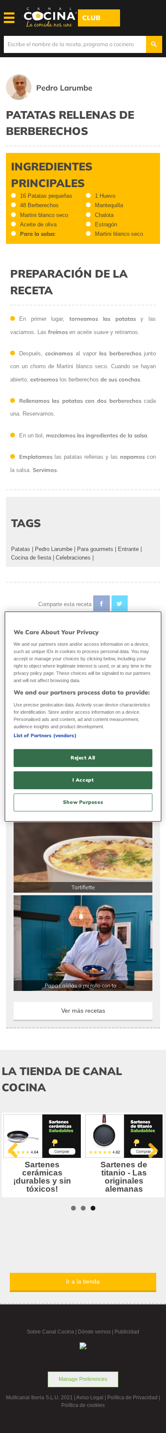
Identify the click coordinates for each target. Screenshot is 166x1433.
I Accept (83, 780)
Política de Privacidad (132, 1398)
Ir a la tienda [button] (83, 1281)
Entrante (128, 549)
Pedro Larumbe (53, 549)
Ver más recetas (83, 1010)
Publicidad (126, 1332)
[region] (83, 716)
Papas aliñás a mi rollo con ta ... (83, 985)
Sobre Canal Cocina (50, 1332)
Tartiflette (83, 887)
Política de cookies (83, 1405)
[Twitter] (120, 605)
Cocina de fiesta (31, 557)
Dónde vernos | (96, 1332)
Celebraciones (73, 557)
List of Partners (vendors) (45, 735)
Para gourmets (95, 549)
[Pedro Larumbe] (61, 98)
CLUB (91, 18)
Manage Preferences (83, 1379)
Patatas (20, 549)
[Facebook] (101, 605)
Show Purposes (83, 802)
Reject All (83, 758)
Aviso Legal (89, 1398)
